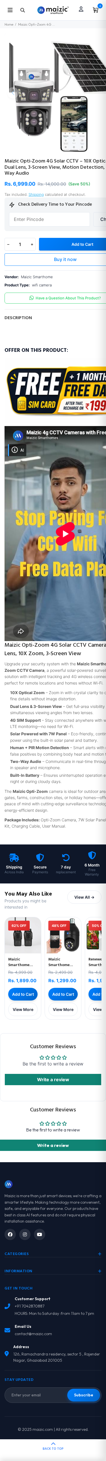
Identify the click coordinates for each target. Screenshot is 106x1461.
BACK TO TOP (53, 1449)
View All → (84, 897)
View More (23, 1009)
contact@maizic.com (33, 1333)
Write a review (53, 1079)
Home (9, 24)
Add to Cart (23, 994)
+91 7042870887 (29, 1306)
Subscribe (83, 1395)
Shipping (36, 194)
